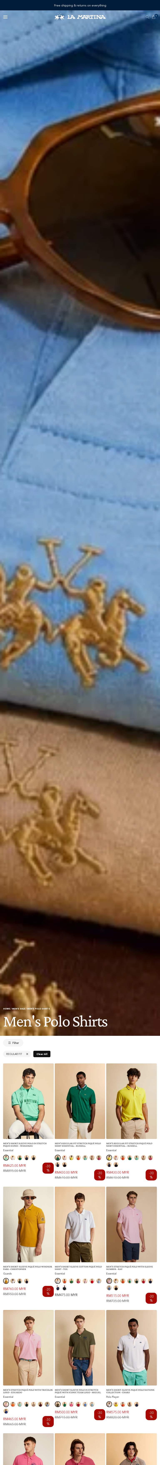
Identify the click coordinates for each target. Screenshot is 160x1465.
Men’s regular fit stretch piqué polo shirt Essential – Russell (78, 1144)
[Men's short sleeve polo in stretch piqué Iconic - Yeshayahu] (28, 1101)
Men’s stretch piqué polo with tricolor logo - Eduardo (28, 1391)
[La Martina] (80, 16)
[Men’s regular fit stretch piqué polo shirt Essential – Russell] (80, 1101)
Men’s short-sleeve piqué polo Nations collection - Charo (130, 1391)
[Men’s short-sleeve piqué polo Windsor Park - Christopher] (28, 1224)
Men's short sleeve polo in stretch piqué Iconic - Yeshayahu (25, 1144)
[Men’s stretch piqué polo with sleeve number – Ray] (131, 1224)
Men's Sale (18, 1008)
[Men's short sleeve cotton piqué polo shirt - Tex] (80, 1224)
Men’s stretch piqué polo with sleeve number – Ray (129, 1267)
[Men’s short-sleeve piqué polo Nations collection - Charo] (131, 1348)
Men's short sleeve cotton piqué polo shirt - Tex (78, 1267)
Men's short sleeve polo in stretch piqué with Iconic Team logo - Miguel (78, 1391)
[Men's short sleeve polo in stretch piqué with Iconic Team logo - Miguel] (80, 1348)
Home (6, 1008)
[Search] (147, 17)
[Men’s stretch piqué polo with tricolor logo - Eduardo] (28, 1348)
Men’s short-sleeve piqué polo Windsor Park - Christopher (27, 1267)
